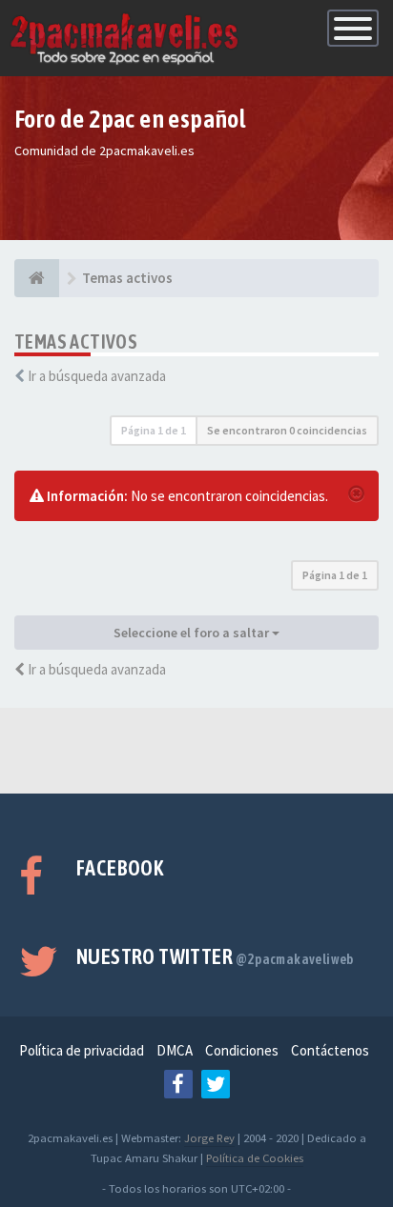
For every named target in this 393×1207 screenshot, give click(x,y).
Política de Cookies (254, 1157)
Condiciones (242, 1050)
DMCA (174, 1050)
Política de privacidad (81, 1050)
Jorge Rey (209, 1137)
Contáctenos (330, 1050)
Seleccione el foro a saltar (193, 632)
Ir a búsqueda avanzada (97, 376)
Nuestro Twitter (215, 956)
